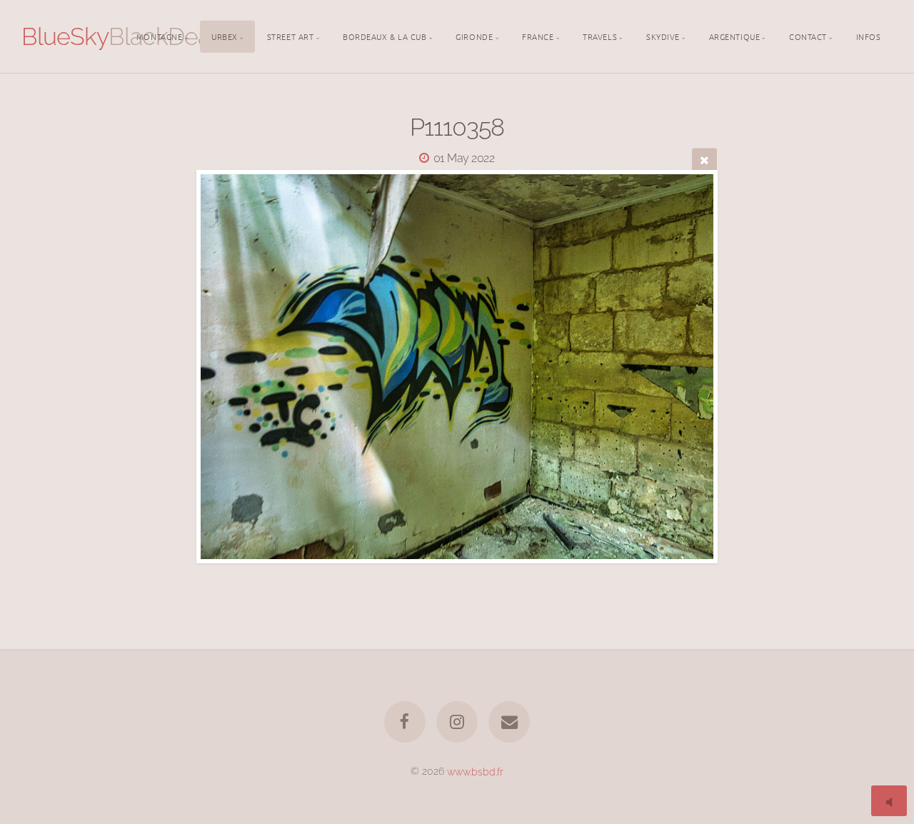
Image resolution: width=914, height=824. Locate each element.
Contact (808, 35)
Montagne (159, 35)
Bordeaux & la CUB (384, 35)
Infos (868, 35)
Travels (600, 35)
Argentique (734, 35)
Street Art (290, 35)
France (537, 35)
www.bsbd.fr (475, 771)
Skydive (663, 35)
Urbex (224, 35)
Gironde (474, 35)
